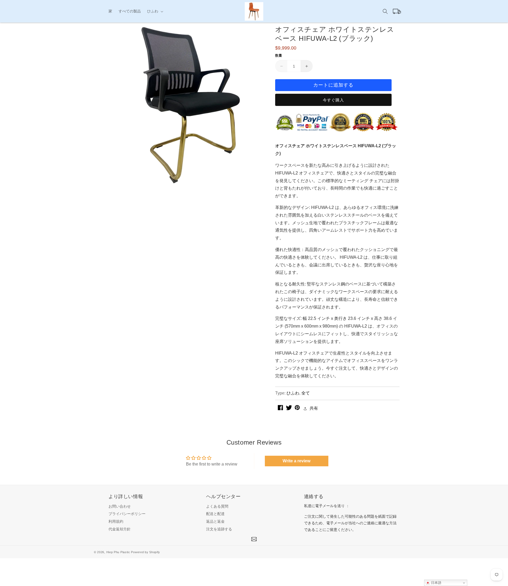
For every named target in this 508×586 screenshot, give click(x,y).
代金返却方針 (119, 529)
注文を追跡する (219, 529)
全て (305, 393)
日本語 (435, 583)
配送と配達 (215, 514)
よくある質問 (217, 506)
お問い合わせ (119, 506)
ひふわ (293, 393)
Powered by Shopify (145, 552)
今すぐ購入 (333, 100)
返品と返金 (215, 521)
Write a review (296, 461)
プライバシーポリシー (127, 514)
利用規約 (115, 521)
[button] (154, 11)
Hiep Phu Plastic (118, 552)
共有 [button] (314, 408)
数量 (278, 55)
